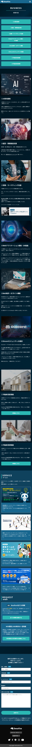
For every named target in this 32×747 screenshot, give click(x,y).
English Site (15, 735)
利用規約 (17, 720)
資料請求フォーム (10, 634)
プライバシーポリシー (8, 720)
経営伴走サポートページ (11, 154)
